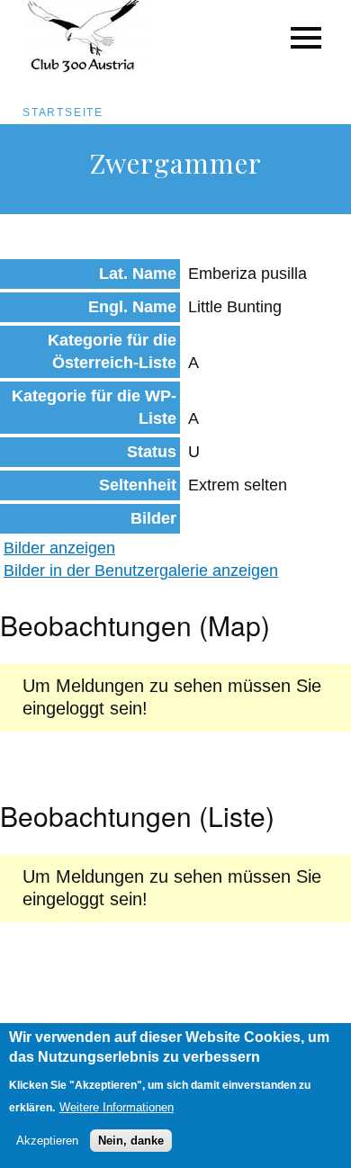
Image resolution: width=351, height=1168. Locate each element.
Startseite (63, 112)
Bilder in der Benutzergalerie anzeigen (141, 571)
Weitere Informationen (116, 1107)
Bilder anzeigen (59, 548)
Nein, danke (131, 1140)
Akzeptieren (47, 1140)
